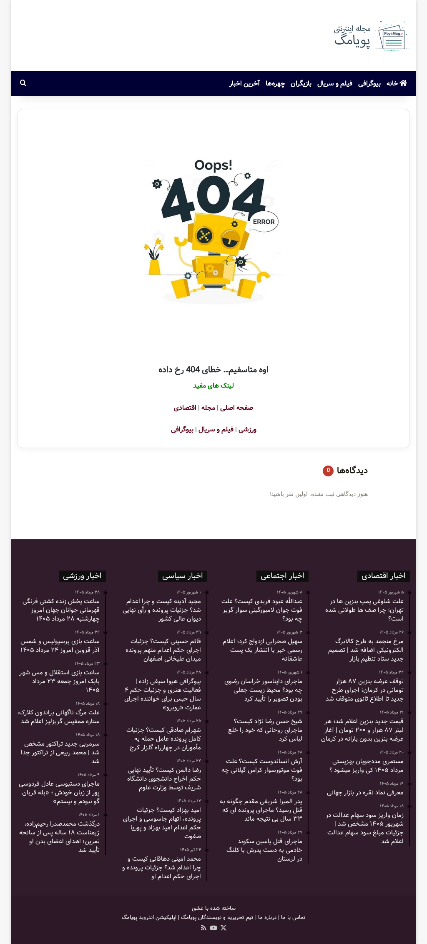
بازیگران (301, 83)
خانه (393, 83)
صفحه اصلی (236, 408)
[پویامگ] (370, 36)
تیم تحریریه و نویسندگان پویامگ (217, 917)
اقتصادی (185, 408)
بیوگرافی (369, 83)
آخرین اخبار (244, 83)
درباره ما (267, 917)
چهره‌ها (275, 83)
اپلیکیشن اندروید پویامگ (149, 917)
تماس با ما (293, 917)
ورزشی (247, 429)
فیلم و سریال (334, 83)
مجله (208, 408)
